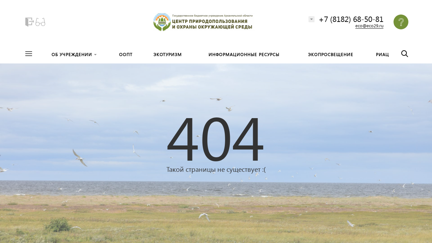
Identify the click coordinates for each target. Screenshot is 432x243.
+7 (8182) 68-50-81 (351, 19)
